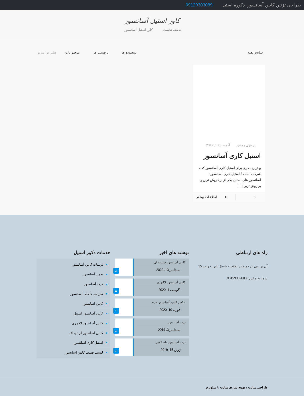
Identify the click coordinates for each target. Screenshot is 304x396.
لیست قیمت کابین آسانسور (84, 352)
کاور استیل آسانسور (139, 30)
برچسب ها (101, 52)
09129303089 (199, 4)
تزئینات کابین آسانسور (87, 264)
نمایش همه (255, 52)
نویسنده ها (129, 52)
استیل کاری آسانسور (232, 155)
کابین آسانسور (93, 303)
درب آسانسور (93, 284)
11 (226, 197)
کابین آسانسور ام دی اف (86, 333)
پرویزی (250, 145)
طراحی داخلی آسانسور (87, 294)
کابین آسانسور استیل (88, 313)
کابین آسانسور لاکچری (87, 323)
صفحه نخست (172, 30)
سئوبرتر (210, 387)
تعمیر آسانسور (93, 274)
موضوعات (72, 52)
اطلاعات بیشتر (206, 197)
